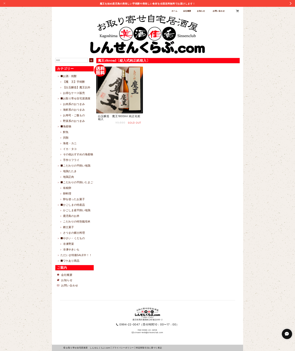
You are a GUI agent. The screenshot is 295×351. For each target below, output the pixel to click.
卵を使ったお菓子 (74, 199)
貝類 (65, 137)
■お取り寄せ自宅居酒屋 (75, 98)
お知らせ (202, 11)
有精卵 (67, 188)
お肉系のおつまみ (74, 104)
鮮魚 (65, 132)
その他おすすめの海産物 (78, 154)
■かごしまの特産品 (72, 204)
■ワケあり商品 (69, 260)
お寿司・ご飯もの (74, 115)
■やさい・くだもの (72, 238)
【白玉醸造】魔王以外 (76, 87)
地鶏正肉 (68, 176)
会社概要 (187, 11)
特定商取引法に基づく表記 (149, 347)
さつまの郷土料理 (74, 232)
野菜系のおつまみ (74, 121)
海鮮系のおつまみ (74, 109)
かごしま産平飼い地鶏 (76, 210)
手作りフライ (71, 160)
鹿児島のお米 (71, 216)
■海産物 (65, 126)
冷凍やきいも (71, 249)
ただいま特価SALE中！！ (76, 255)
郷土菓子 (68, 227)
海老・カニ (70, 143)
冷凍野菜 (68, 243)
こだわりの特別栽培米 (76, 221)
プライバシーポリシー (123, 347)
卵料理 (67, 193)
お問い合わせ (219, 11)
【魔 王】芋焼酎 (74, 81)
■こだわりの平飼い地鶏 (75, 165)
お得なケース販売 (74, 93)
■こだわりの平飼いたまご (76, 182)
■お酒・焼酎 (68, 76)
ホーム (175, 11)
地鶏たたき (70, 171)
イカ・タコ (70, 149)
